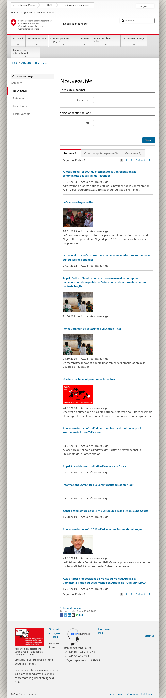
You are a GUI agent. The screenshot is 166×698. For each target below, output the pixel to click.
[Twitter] (66, 614)
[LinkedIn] (70, 614)
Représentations (37, 38)
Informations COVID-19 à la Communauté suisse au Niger (98, 485)
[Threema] (74, 614)
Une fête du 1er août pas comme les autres (89, 379)
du (87, 122)
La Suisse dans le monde (76, 5)
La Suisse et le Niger (134, 38)
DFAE (49, 5)
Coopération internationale (21, 51)
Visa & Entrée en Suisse (102, 40)
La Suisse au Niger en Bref (78, 202)
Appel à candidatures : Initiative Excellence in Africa (94, 466)
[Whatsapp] (77, 614)
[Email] (81, 614)
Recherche (82, 100)
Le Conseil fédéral (26, 5)
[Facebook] (62, 614)
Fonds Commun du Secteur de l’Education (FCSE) (92, 328)
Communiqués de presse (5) (101, 153)
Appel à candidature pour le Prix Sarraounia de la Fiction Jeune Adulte (105, 511)
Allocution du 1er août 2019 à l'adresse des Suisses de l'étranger (102, 529)
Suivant (140, 160)
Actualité (18, 38)
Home (14, 63)
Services (84, 38)
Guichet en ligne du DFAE (54, 633)
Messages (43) (133, 153)
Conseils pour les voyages (59, 40)
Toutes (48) (68, 153)
